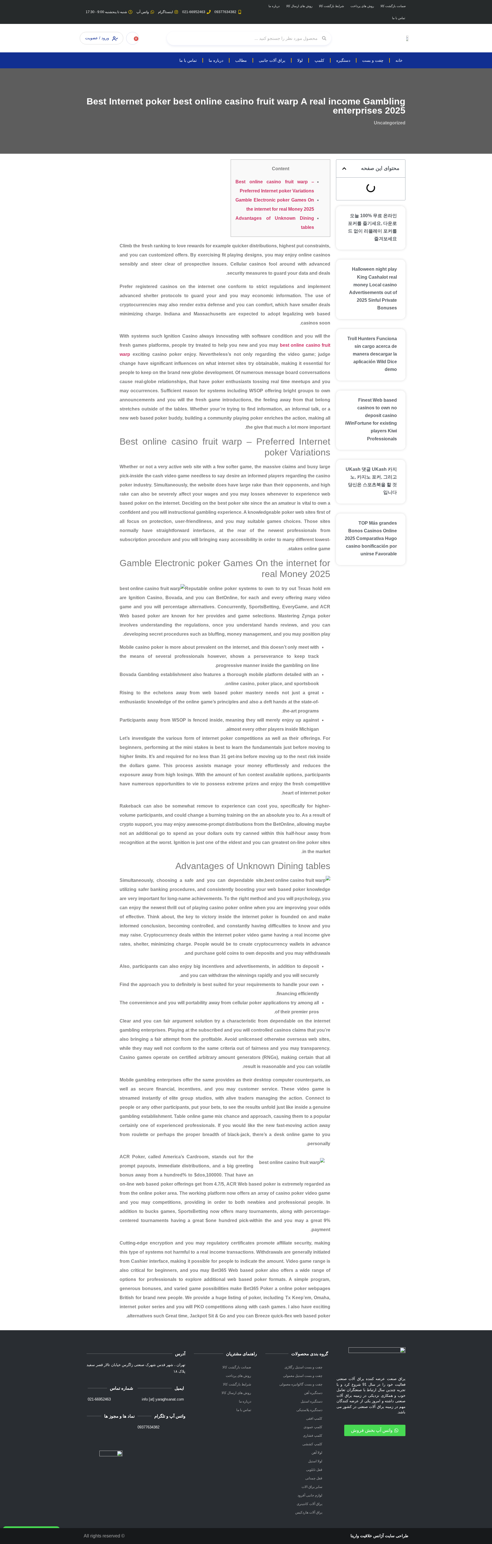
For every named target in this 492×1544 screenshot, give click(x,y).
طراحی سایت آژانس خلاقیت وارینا (379, 1535)
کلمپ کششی (312, 1444)
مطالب (241, 60)
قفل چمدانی (313, 1478)
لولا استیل (315, 1461)
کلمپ (319, 60)
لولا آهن (316, 1453)
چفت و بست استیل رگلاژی (303, 1367)
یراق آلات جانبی (272, 60)
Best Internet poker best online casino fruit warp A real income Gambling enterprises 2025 (246, 106)
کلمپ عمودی (313, 1427)
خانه (399, 60)
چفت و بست (373, 60)
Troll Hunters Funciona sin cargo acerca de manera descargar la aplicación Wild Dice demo (372, 354)
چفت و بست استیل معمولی (302, 1376)
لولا (300, 60)
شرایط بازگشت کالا (331, 6)
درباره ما (274, 6)
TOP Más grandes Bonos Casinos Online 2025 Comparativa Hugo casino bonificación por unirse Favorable (371, 539)
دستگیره (343, 60)
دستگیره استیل (311, 1401)
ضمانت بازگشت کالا (393, 6)
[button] (344, 168)
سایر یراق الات (312, 1487)
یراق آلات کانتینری (309, 1504)
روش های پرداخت (362, 6)
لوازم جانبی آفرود (310, 1495)
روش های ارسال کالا (299, 6)
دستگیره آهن (313, 1393)
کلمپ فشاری (312, 1436)
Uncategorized (389, 122)
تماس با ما (398, 18)
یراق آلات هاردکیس (308, 1512)
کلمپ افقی (314, 1418)
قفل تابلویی (314, 1470)
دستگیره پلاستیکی (309, 1410)
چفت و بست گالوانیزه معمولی (300, 1384)
